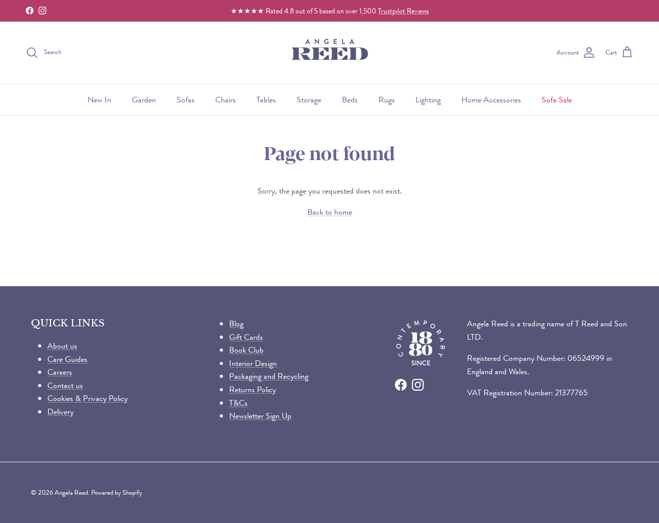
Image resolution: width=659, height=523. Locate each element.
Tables (266, 100)
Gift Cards (246, 337)
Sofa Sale (557, 100)
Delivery (60, 411)
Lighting (428, 100)
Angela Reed (71, 492)
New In (99, 100)
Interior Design (253, 363)
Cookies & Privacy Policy (87, 398)
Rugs (386, 100)
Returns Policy (252, 389)
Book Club (246, 350)
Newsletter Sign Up (260, 416)
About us (62, 346)
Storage (309, 100)
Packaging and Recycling (268, 376)
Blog (236, 323)
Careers (59, 372)
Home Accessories (491, 100)
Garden (144, 100)
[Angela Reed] (330, 53)
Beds (350, 100)
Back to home (329, 212)
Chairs (225, 100)
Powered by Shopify (116, 492)
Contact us (65, 385)
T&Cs (238, 403)
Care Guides (67, 359)
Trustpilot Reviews (403, 11)
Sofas (186, 100)
